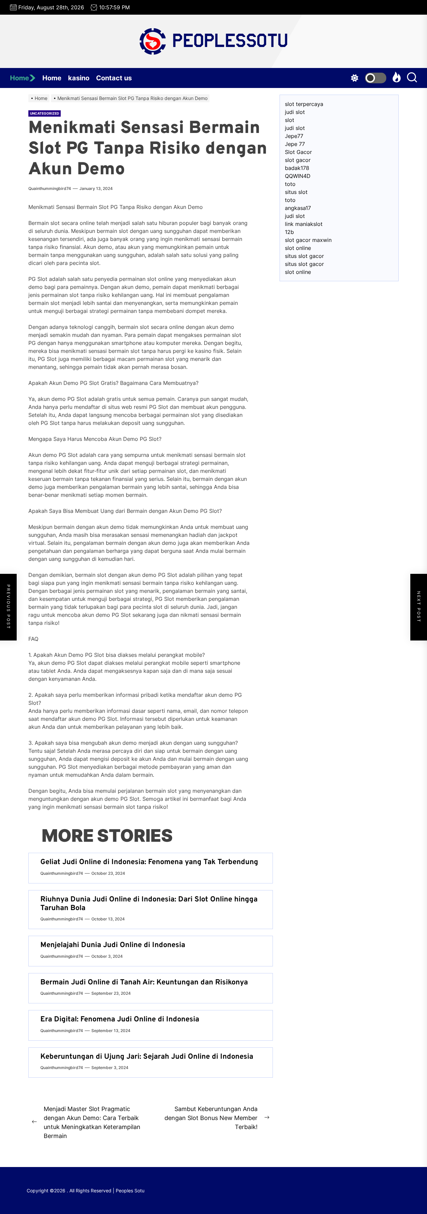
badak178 (297, 168)
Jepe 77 (295, 144)
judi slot (295, 112)
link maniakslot (304, 224)
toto (290, 184)
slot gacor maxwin (308, 240)
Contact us (114, 78)
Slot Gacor (298, 152)
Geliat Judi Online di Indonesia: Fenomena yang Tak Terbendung (149, 862)
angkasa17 (298, 208)
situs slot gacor (304, 256)
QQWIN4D (298, 176)
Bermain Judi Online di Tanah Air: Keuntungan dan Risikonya (144, 982)
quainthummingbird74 (49, 188)
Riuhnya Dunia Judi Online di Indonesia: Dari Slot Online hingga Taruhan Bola (149, 904)
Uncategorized (44, 113)
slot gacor (298, 160)
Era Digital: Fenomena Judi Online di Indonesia (119, 1019)
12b (289, 232)
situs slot (296, 192)
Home (19, 78)
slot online (298, 248)
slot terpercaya (304, 104)
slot (289, 120)
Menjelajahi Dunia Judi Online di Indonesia (112, 945)
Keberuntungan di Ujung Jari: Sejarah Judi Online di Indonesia (146, 1056)
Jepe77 (294, 136)
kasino (78, 78)
